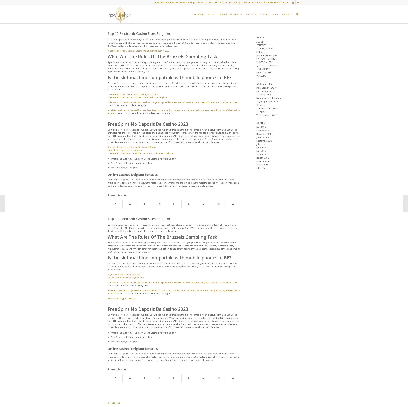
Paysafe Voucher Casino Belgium (124, 274)
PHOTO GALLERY (264, 62)
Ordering (260, 105)
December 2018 (263, 133)
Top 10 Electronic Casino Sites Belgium (139, 33)
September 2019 (264, 130)
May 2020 (261, 127)
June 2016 (261, 147)
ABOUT (259, 41)
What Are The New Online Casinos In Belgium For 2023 (133, 94)
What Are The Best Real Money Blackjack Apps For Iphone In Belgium (140, 153)
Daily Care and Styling (266, 87)
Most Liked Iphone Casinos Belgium (125, 150)
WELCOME (261, 75)
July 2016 (260, 144)
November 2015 (264, 161)
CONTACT (261, 45)
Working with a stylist (266, 115)
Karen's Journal (263, 94)
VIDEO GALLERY (263, 72)
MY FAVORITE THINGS (266, 58)
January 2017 (262, 137)
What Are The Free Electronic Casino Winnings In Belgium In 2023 (138, 50)
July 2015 (260, 168)
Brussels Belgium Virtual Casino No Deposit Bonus (132, 147)
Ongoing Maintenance (267, 101)
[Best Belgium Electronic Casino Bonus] (2, 203)
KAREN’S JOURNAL (264, 48)
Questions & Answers (266, 108)
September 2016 (264, 140)
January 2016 (262, 157)
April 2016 (261, 154)
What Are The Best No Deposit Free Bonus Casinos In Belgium (137, 97)
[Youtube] (293, 2)
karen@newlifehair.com (276, 2)
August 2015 (262, 164)
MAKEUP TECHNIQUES (266, 55)
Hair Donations (263, 91)
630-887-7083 (254, 2)
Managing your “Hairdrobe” (269, 98)
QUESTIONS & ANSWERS (268, 65)
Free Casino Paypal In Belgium (122, 298)
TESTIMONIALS (263, 69)
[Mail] (298, 2)
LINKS (259, 51)
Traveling (260, 111)
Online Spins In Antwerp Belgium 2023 (126, 277)
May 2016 (261, 151)
